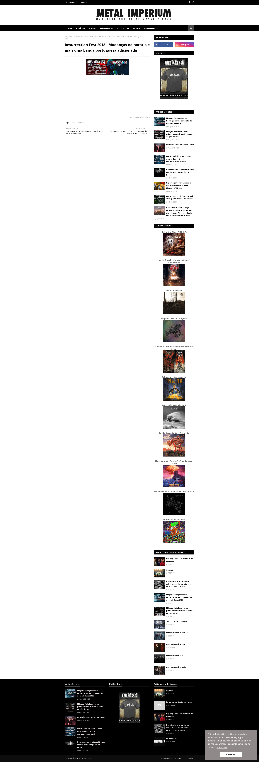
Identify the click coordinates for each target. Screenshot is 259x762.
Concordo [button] (231, 754)
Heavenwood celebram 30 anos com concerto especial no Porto (180, 172)
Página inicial (70, 36)
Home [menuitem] (69, 28)
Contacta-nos (189, 758)
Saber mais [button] (222, 747)
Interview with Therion (176, 667)
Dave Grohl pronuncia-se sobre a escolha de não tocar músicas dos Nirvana (179, 584)
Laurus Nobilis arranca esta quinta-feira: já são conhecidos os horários (178, 159)
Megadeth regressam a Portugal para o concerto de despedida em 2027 (179, 121)
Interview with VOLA (175, 655)
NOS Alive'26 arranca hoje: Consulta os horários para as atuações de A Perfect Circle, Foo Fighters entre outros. (179, 211)
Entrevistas (171, 738)
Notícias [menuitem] (80, 28)
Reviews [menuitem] (92, 28)
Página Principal (71, 2)
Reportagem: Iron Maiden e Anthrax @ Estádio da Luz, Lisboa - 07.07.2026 (178, 185)
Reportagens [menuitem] (106, 28)
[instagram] (193, 2)
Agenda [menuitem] (136, 28)
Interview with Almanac (177, 632)
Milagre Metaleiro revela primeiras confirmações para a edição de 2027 (180, 134)
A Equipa (178, 758)
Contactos (83, 2)
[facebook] (189, 2)
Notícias (79, 36)
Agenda (73, 123)
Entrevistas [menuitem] (123, 28)
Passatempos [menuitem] (150, 28)
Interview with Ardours (176, 644)
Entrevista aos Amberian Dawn (180, 144)
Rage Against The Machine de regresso (179, 559)
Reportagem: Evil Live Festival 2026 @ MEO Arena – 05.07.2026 (179, 197)
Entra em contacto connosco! (179, 702)
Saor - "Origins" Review (176, 621)
